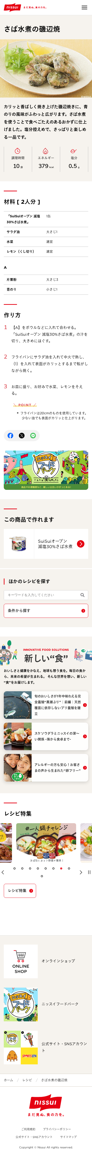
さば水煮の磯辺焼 (54, 1080)
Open (84, 7)
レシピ (27, 1080)
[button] (2, 872)
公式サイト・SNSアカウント (34, 1137)
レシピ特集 (17, 890)
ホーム (8, 1080)
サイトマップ (68, 1137)
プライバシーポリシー (57, 1129)
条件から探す (19, 610)
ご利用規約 (28, 1129)
